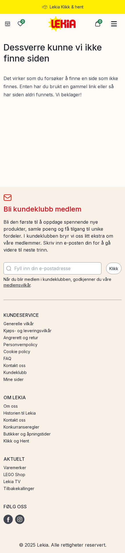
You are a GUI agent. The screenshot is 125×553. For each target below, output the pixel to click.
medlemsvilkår (17, 285)
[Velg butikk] (7, 24)
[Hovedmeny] (114, 23)
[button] (98, 24)
